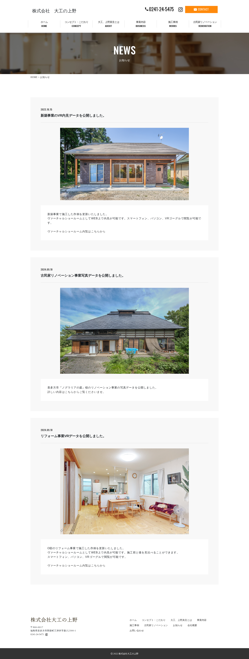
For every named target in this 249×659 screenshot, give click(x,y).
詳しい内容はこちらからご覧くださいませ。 (76, 392)
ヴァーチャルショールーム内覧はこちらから (76, 231)
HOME (33, 77)
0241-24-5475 (37, 634)
